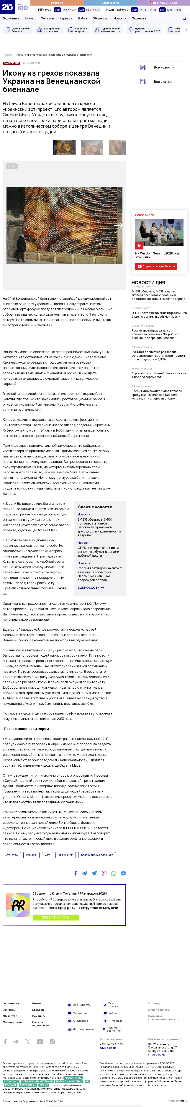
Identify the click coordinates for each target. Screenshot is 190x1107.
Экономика (11, 18)
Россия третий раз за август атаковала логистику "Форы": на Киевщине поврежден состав (100, 574)
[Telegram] (84, 873)
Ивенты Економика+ (163, 3)
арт (47, 855)
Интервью (115, 1021)
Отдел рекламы (159, 1010)
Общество (100, 18)
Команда (154, 1003)
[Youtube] (40, 1041)
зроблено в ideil (177, 1101)
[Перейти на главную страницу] (7, 7)
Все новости (88, 588)
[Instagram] (52, 1041)
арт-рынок (65, 855)
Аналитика (80, 1021)
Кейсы (113, 1013)
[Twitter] (94, 873)
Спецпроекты (110, 2)
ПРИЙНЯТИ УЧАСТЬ (56, 917)
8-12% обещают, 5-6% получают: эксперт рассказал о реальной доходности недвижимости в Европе (99, 527)
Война (82, 18)
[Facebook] (75, 873)
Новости (120, 18)
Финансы (47, 18)
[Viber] (104, 873)
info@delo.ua (156, 1054)
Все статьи (163, 81)
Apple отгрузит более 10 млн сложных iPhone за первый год (159, 375)
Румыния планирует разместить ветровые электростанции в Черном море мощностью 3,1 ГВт (158, 355)
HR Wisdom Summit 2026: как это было (157, 255)
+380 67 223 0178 (111, 1044)
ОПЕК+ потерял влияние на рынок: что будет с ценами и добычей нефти (100, 552)
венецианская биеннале (97, 855)
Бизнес (30, 18)
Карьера (66, 18)
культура (12, 855)
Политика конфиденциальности (163, 1017)
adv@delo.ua (108, 1047)
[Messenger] (123, 873)
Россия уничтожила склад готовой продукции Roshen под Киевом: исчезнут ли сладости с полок (157, 394)
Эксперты (139, 18)
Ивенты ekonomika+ (40, 1023)
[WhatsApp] (113, 873)
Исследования (83, 1029)
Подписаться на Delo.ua (159, 266)
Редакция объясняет (114, 1029)
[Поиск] (184, 18)
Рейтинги (57, 2)
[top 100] (22, 7)
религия (31, 855)
